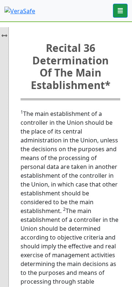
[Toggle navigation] (120, 11)
